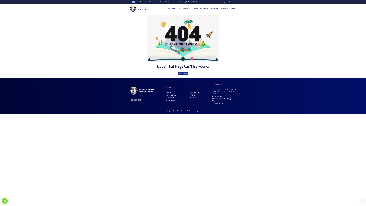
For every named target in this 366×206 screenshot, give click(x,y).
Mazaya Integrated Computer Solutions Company (186, 111)
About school (176, 8)
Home (168, 8)
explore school (171, 95)
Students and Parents (200, 8)
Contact (232, 8)
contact (193, 98)
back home (183, 73)
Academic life (187, 8)
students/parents (172, 100)
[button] (5, 201)
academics (170, 98)
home (169, 92)
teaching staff (195, 92)
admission (194, 95)
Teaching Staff (214, 8)
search (232, 2)
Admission (224, 8)
